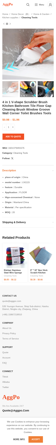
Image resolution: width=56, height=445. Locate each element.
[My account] (50, 5)
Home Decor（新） (20, 14)
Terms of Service (10, 338)
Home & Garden (41, 14)
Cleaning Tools (29, 17)
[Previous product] (3, 24)
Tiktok (5, 376)
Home (5, 14)
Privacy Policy (9, 333)
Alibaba (6, 382)
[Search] (28, 5)
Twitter (5, 387)
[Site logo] (7, 4)
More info (19, 439)
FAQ (4, 363)
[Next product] (10, 24)
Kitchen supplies (10, 17)
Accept (36, 439)
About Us (6, 328)
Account (6, 357)
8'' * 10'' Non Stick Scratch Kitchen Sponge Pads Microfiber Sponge (39, 274)
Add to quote (13, 136)
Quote (5, 352)
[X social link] (12, 158)
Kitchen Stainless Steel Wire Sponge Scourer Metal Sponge (14, 272)
